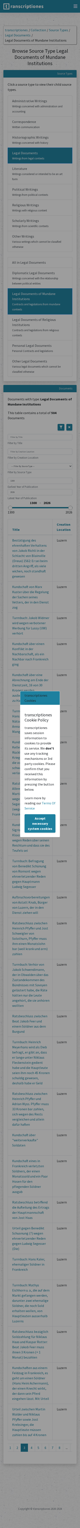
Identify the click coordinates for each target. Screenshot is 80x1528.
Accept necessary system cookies (40, 823)
